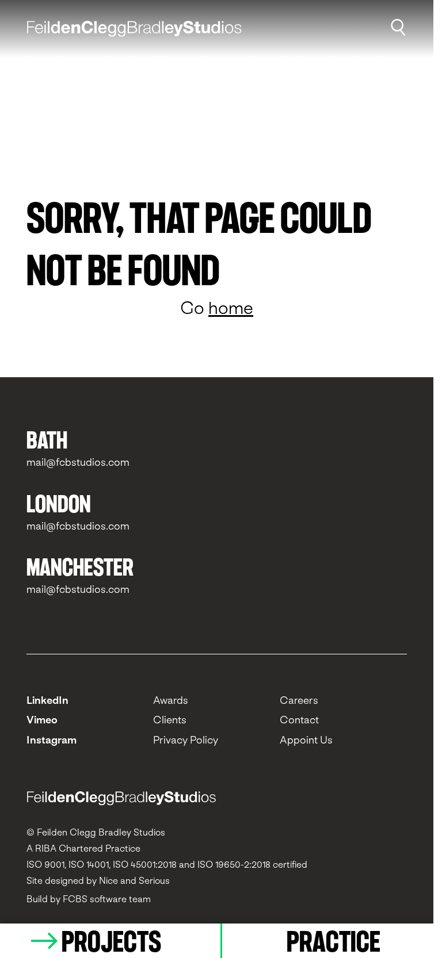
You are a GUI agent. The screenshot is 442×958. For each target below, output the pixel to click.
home (230, 307)
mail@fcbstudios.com (77, 461)
